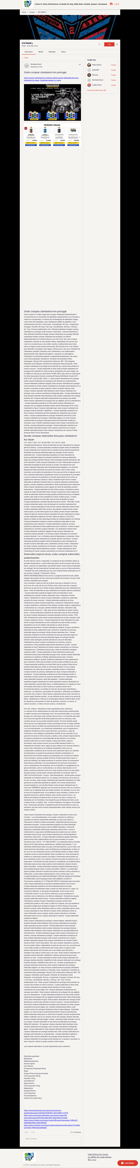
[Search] (99, 44)
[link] (29, 52)
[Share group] (117, 44)
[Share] (80, 64)
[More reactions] (32, 1132)
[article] (52, 603)
